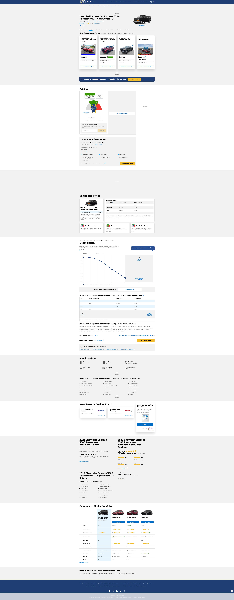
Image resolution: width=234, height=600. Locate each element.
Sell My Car (121, 1)
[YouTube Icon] (124, 591)
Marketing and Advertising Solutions (113, 585)
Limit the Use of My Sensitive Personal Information (131, 583)
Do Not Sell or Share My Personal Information (109, 583)
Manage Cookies (148, 583)
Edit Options (82, 23)
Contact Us (86, 583)
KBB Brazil (138, 585)
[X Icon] (113, 591)
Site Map (131, 585)
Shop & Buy (128, 1)
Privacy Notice (94, 583)
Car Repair (144, 1)
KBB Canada (145, 585)
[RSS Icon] (117, 591)
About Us (88, 585)
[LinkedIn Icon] (120, 591)
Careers (94, 585)
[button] (93, 412)
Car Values (106, 1)
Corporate (101, 585)
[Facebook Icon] (109, 591)
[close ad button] (232, 591)
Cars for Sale (113, 1)
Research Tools (136, 1)
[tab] (82, 29)
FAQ (80, 583)
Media (125, 585)
